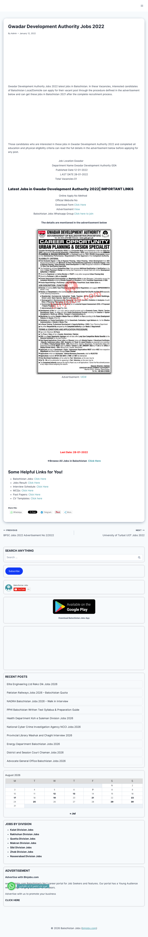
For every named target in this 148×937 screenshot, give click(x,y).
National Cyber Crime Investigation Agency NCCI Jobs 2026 (44, 726)
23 (132, 798)
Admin (14, 33)
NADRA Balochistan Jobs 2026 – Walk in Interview (37, 701)
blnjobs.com (89, 928)
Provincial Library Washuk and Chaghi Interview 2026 (39, 735)
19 (54, 798)
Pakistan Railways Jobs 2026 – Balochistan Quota (37, 692)
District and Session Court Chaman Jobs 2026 (35, 752)
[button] (11, 886)
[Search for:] (74, 557)
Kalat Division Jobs (21, 829)
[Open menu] (142, 5)
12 (54, 794)
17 (15, 798)
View (77, 209)
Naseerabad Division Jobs (26, 856)
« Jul (73, 813)
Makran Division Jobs (23, 843)
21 (93, 798)
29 (112, 802)
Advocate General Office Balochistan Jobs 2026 (36, 760)
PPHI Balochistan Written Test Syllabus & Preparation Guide (43, 709)
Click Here (80, 204)
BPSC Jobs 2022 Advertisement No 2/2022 (28, 533)
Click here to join (83, 213)
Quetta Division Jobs (22, 838)
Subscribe (14, 571)
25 (34, 802)
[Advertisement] (74, 60)
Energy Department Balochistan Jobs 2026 (33, 743)
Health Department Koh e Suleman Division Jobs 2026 (40, 718)
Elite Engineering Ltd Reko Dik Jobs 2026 (32, 684)
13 (74, 794)
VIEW (83, 377)
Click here (36, 498)
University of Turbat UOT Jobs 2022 (124, 533)
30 (132, 802)
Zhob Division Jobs (21, 851)
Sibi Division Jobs (21, 847)
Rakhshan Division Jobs (24, 834)
